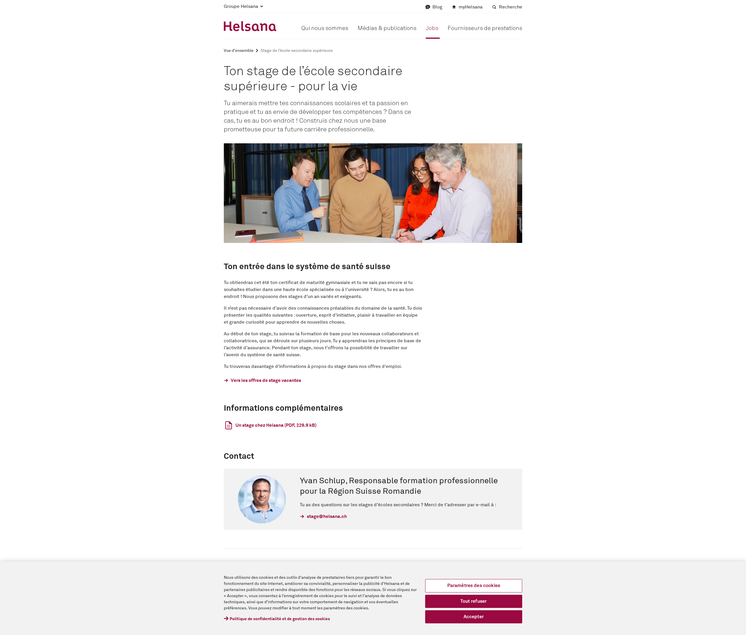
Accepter (474, 616)
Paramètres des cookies (473, 585)
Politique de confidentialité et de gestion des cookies (280, 619)
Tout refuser (473, 601)
